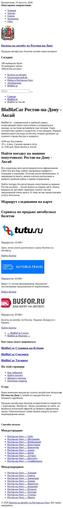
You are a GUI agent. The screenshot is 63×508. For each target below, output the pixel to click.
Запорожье (13, 18)
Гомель (11, 16)
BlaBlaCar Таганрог (14, 360)
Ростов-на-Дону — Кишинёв (22, 486)
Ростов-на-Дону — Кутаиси (21, 489)
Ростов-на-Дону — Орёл (20, 436)
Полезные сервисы (17, 380)
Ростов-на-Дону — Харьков (21, 472)
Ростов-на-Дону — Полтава (21, 492)
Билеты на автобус (17, 74)
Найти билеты (8, 255)
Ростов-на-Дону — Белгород (22, 458)
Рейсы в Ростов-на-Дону (20, 80)
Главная (11, 96)
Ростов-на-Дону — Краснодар (23, 447)
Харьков (11, 10)
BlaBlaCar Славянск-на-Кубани (22, 348)
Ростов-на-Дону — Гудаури (21, 494)
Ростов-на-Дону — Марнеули (22, 483)
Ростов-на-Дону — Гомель (21, 475)
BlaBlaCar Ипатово (18, 335)
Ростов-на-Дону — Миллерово (23, 439)
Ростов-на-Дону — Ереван (21, 481)
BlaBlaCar (12, 85)
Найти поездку (15, 375)
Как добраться (14, 372)
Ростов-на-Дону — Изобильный (24, 442)
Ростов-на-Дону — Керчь (20, 453)
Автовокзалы (14, 83)
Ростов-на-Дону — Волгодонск (23, 444)
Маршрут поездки (16, 378)
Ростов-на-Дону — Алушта (21, 455)
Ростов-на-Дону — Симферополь (24, 461)
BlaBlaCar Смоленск (15, 354)
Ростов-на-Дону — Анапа (20, 450)
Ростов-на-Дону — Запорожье (23, 478)
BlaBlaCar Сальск (18, 333)
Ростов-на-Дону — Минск (21, 497)
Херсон (11, 13)
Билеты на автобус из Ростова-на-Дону (27, 45)
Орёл (10, 21)
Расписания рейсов (17, 77)
